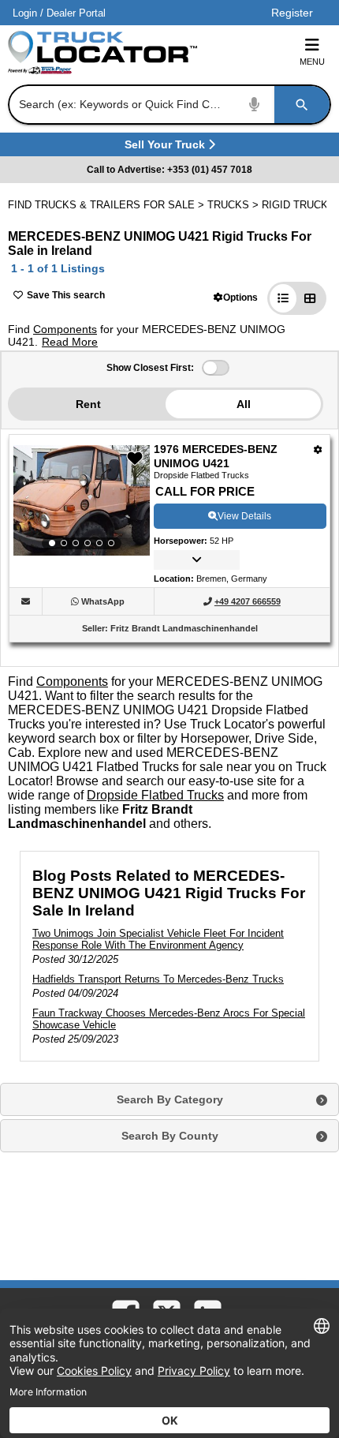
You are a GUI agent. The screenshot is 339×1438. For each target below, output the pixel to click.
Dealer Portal (76, 13)
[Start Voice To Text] (254, 104)
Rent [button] (88, 404)
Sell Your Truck (167, 147)
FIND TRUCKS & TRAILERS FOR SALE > (107, 205)
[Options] (318, 449)
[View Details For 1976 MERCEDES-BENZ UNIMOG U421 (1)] (81, 500)
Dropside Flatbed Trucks (155, 795)
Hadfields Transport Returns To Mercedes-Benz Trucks (158, 979)
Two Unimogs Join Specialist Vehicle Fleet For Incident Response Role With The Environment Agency (158, 939)
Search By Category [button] (170, 1099)
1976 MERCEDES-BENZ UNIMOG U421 (216, 456)
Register (292, 12)
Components (65, 329)
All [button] (244, 404)
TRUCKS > (234, 205)
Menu (312, 61)
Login (25, 13)
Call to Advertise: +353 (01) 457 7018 (169, 169)
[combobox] (168, 104)
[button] (236, 297)
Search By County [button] (169, 1135)
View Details (244, 516)
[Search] (302, 104)
